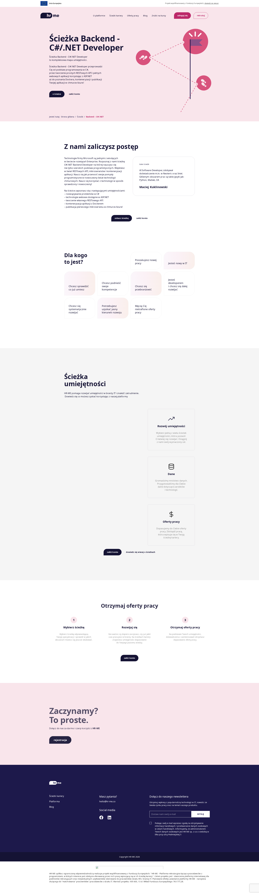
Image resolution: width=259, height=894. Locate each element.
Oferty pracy (133, 15)
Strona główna (67, 116)
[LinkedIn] (101, 817)
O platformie (99, 15)
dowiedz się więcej (212, 3)
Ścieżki (80, 116)
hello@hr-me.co (107, 801)
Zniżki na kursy (159, 15)
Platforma (54, 801)
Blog (145, 15)
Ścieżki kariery (116, 15)
